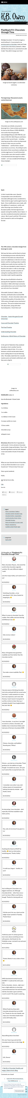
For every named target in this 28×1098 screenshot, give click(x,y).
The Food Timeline (6, 327)
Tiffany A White (14, 718)
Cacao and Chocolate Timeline (10, 323)
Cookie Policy (10, 1088)
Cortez (19, 518)
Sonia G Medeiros (14, 760)
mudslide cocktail (9, 527)
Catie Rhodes (14, 687)
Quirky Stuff (8, 539)
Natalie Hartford (14, 975)
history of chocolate (10, 522)
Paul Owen (14, 649)
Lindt (21, 522)
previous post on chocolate (9, 44)
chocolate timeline (9, 516)
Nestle (15, 527)
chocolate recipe (18, 513)
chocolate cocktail (9, 513)
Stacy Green (14, 885)
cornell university (9, 518)
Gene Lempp (14, 561)
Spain (19, 527)
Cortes (15, 518)
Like (2, 484)
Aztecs (7, 511)
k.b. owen (17, 522)
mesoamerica (13, 524)
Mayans (7, 524)
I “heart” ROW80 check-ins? (13, 1080)
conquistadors (18, 516)
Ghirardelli (8, 520)
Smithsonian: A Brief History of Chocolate (13, 336)
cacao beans (12, 511)
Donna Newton (14, 1032)
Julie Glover (14, 806)
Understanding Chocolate (8, 332)
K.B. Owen (14, 590)
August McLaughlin (14, 845)
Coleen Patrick (14, 612)
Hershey (13, 520)
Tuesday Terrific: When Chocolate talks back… (15, 1078)
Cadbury (17, 511)
